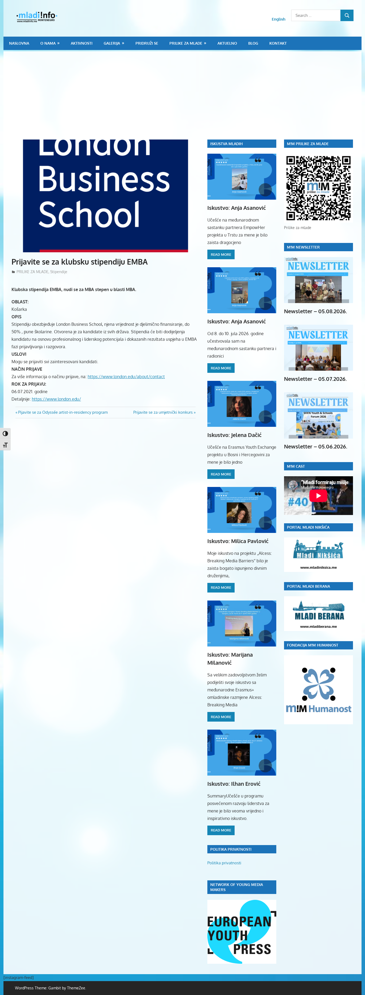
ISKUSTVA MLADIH (226, 143)
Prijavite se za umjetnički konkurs (163, 412)
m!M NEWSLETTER (303, 247)
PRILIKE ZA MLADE (185, 43)
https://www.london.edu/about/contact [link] (126, 376)
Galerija (112, 43)
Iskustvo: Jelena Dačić (234, 434)
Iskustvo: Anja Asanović (236, 207)
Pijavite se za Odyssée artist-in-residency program (63, 412)
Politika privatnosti (224, 862)
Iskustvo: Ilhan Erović (234, 783)
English (278, 19)
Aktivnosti (81, 43)
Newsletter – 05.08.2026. (315, 311)
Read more (221, 254)
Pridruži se (146, 43)
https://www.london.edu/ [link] (56, 399)
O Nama (48, 43)
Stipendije (58, 271)
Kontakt (278, 43)
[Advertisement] (186, 99)
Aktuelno (227, 43)
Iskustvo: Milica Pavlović (238, 540)
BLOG (253, 43)
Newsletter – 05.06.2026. (315, 446)
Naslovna (19, 43)
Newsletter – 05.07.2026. (315, 378)
